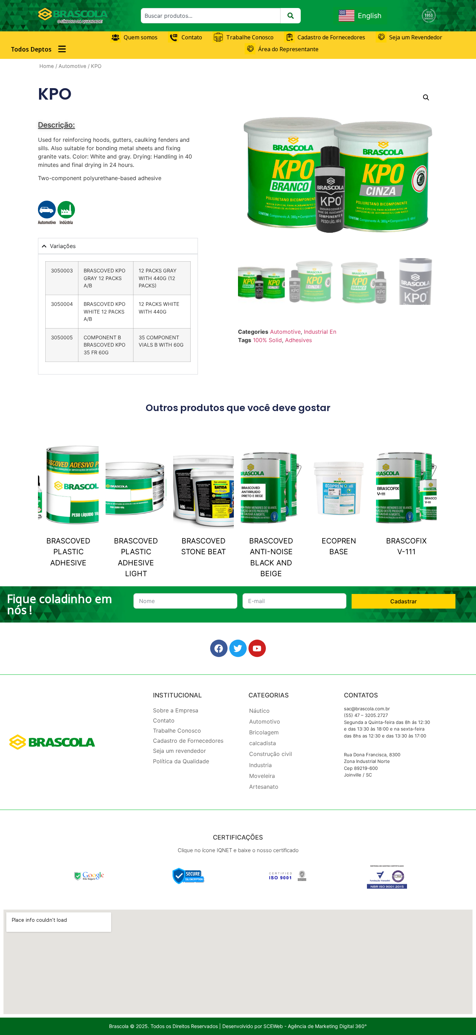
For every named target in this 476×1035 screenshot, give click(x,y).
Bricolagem (264, 732)
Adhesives (298, 340)
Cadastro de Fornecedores (188, 740)
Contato (164, 720)
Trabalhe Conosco (177, 730)
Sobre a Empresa (175, 710)
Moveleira (262, 775)
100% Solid (267, 340)
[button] (426, 97)
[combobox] (211, 15)
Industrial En (320, 331)
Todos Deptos (31, 49)
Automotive (72, 66)
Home (46, 66)
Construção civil (270, 753)
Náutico (259, 710)
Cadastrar (403, 601)
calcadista (262, 743)
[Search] (291, 15)
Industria (260, 765)
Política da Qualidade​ (181, 761)
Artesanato (263, 786)
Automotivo (264, 721)
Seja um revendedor (179, 750)
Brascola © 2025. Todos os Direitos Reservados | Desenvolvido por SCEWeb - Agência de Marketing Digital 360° (238, 1026)
